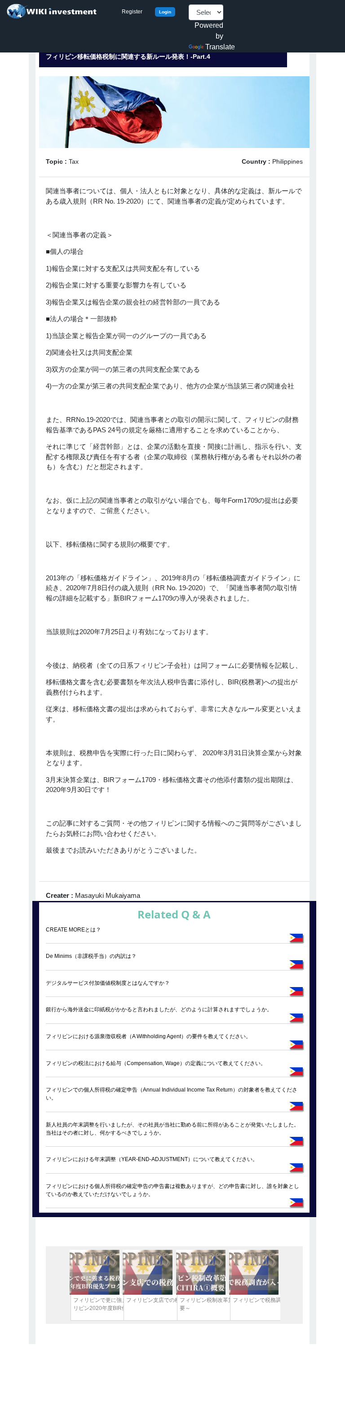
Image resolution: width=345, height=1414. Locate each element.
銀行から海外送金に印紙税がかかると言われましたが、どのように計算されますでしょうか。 (159, 1009)
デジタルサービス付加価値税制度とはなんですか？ (108, 983)
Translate (220, 47)
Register (132, 12)
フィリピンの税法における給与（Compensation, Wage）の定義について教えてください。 (156, 1063)
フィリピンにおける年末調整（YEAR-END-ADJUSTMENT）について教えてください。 (152, 1159)
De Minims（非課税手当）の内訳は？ (91, 956)
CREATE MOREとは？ (73, 930)
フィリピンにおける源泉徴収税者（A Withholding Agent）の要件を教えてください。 (148, 1036)
